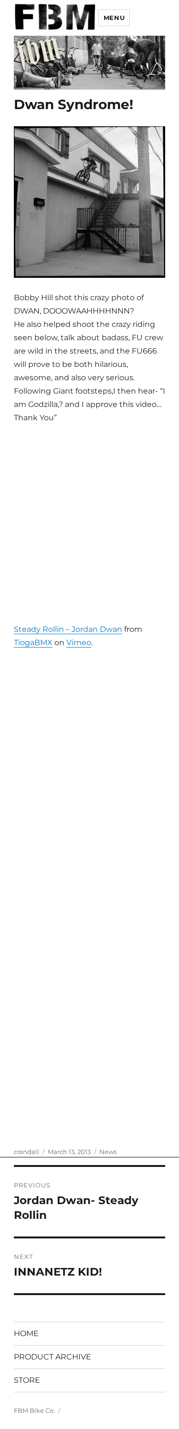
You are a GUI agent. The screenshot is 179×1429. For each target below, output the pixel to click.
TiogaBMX (33, 642)
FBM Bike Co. (34, 1410)
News (107, 1151)
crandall (26, 1151)
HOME (26, 1333)
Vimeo (78, 642)
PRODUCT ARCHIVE (52, 1356)
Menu (114, 17)
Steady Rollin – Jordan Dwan (68, 629)
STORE (27, 1380)
